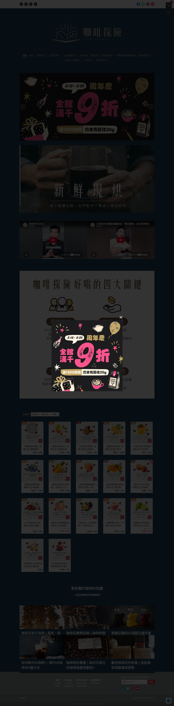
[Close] (121, 317)
